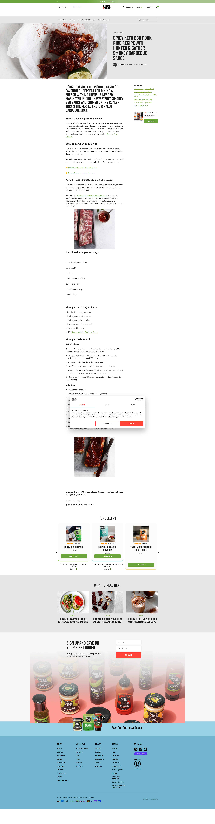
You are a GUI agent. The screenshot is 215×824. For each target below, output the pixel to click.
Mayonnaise (61, 755)
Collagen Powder (73, 547)
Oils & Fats (60, 770)
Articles (97, 748)
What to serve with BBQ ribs (143, 92)
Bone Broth (60, 766)
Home (114, 32)
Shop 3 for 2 (77, 7)
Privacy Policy (77, 797)
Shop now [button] (151, 121)
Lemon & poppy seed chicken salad (81, 173)
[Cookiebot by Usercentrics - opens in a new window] (136, 399)
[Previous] (56, 552)
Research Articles (104, 20)
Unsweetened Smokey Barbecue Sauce (92, 195)
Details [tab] (107, 404)
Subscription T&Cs (118, 782)
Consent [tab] (82, 404)
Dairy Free (79, 766)
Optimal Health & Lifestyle (86, 20)
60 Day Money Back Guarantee (107, 1)
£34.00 (74, 550)
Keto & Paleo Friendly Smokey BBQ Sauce (145, 95)
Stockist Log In (117, 766)
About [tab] (133, 404)
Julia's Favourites (62, 780)
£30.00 (141, 553)
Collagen (60, 752)
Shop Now (62, 7)
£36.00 (107, 553)
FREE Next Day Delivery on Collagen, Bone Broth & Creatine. (107, 819)
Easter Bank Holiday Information (118, 786)
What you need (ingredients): (143, 102)
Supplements (61, 773)
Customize (106, 423)
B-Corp (114, 773)
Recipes (72, 20)
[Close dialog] (90, 820)
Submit (128, 655)
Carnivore (79, 762)
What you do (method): (141, 106)
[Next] (158, 552)
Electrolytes (61, 762)
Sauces (59, 759)
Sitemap (91, 797)
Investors (98, 766)
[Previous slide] (57, 1)
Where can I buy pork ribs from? (144, 89)
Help (113, 752)
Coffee (59, 777)
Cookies (85, 797)
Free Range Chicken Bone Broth (141, 548)
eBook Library (100, 759)
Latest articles (62, 20)
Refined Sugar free (82, 748)
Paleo (78, 759)
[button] (151, 112)
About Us (98, 762)
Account (150, 7)
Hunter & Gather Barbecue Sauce (85, 332)
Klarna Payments (117, 770)
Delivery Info (116, 762)
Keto (77, 755)
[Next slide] (158, 1)
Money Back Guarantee (116, 777)
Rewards (129, 7)
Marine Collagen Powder (107, 548)
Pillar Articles (99, 755)
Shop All (59, 748)
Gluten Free (79, 752)
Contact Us (115, 755)
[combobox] (147, 20)
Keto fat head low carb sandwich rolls (82, 167)
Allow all (131, 423)
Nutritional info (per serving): (143, 99)
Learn (138, 7)
